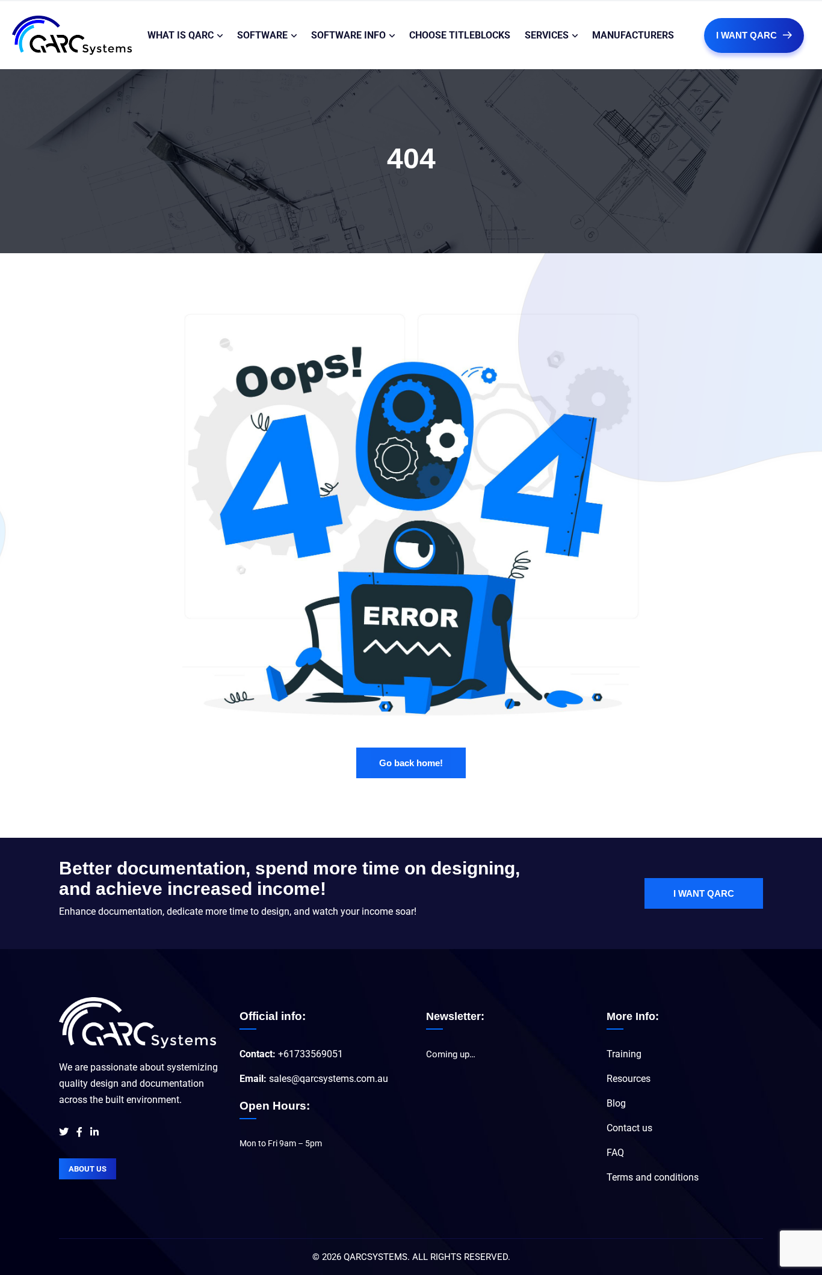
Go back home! (411, 763)
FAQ (615, 1152)
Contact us (629, 1128)
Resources (628, 1078)
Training (624, 1054)
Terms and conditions (653, 1177)
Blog (616, 1103)
